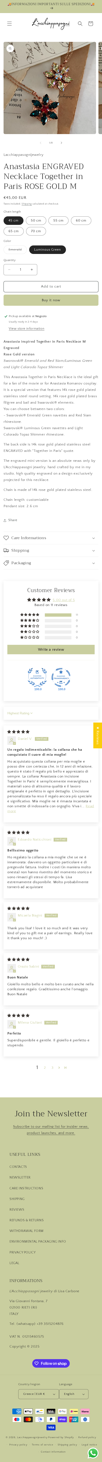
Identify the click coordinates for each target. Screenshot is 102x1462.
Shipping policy (67, 1444)
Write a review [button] (51, 649)
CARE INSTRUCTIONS (26, 1188)
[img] (18, 732)
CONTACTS (18, 1167)
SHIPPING (17, 1199)
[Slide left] (40, 143)
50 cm (36, 221)
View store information (26, 329)
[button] (9, 23)
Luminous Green (47, 250)
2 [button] (45, 1068)
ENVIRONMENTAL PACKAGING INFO (37, 1242)
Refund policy (87, 1437)
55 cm (58, 221)
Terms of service (42, 1444)
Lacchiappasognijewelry (32, 1437)
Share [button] (12, 520)
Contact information (53, 1451)
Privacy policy (18, 1444)
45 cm (14, 221)
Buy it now (51, 300)
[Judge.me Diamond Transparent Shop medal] (60, 677)
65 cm (14, 231)
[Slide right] (61, 143)
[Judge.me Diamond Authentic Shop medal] (37, 677)
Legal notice (89, 1444)
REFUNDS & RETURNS (26, 1220)
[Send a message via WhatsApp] (93, 1453)
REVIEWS (16, 1210)
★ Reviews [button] (98, 735)
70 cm (36, 231)
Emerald (18, 251)
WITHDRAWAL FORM (26, 1231)
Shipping (27, 204)
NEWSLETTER (20, 1177)
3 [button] (52, 1068)
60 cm (81, 221)
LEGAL (14, 1263)
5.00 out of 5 (64, 600)
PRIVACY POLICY (22, 1252)
